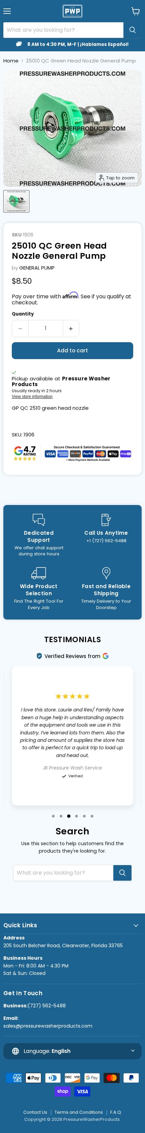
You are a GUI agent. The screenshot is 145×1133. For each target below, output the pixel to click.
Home (11, 61)
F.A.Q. (116, 1112)
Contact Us (35, 1112)
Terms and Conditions (79, 1112)
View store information (32, 396)
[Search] (132, 30)
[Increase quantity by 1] (71, 328)
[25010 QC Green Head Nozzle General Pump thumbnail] (16, 201)
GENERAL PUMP (37, 267)
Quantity (23, 314)
